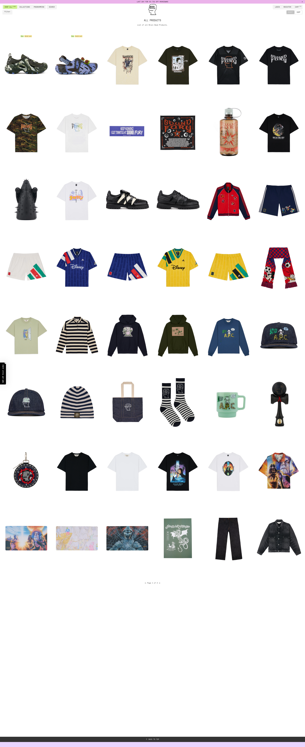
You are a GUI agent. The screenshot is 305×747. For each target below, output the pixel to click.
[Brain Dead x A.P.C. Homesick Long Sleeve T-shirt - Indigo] (228, 335)
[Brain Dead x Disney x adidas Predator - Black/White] (127, 199)
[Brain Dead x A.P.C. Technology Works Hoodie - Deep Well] (127, 335)
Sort (298, 12)
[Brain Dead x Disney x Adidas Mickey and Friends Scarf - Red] (279, 267)
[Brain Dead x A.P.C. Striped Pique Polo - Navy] (77, 335)
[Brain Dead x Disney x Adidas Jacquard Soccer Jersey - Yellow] (178, 267)
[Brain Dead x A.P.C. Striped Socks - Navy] (178, 402)
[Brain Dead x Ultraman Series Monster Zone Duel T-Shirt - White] (77, 199)
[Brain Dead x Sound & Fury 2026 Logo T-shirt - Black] (279, 64)
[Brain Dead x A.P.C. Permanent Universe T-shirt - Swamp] (26, 335)
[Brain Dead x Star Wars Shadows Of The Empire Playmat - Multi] (26, 538)
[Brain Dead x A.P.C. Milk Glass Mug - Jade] (228, 402)
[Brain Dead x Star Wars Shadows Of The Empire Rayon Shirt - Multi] (279, 470)
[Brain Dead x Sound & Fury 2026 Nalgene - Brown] (228, 132)
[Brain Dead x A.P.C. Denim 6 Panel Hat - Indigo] (26, 402)
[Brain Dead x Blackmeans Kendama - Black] (279, 402)
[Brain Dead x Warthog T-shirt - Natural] (127, 64)
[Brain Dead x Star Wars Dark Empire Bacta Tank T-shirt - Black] (178, 470)
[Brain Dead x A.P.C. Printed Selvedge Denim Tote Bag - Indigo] (127, 402)
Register (287, 7)
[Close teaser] (6, 363)
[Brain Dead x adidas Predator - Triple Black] (178, 199)
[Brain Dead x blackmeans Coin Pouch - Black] (26, 470)
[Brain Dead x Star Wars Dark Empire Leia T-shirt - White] (228, 470)
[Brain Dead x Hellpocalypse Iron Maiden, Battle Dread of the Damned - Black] (26, 199)
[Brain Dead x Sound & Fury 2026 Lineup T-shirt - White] (77, 132)
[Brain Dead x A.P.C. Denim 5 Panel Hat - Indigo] (279, 335)
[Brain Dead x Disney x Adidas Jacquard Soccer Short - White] (26, 267)
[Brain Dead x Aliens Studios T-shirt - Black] (279, 132)
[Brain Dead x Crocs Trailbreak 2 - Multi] (26, 64)
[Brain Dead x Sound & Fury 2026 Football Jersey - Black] (228, 64)
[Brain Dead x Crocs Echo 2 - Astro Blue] (77, 64)
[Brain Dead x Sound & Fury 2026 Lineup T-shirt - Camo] (26, 132)
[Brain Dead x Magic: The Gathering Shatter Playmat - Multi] (127, 538)
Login (277, 7)
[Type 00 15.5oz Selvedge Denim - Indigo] (228, 538)
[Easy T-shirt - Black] (77, 470)
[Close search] (55, 7)
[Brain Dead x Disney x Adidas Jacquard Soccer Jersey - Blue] (77, 267)
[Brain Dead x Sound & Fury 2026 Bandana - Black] (178, 132)
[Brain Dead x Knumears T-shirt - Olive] (178, 64)
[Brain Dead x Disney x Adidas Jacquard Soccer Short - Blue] (127, 267)
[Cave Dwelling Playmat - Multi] (77, 538)
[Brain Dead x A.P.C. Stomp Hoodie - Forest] (178, 335)
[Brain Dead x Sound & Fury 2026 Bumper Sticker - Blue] (127, 132)
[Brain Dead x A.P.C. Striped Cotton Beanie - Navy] (77, 402)
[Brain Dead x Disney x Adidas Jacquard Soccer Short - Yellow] (228, 267)
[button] (3, 373)
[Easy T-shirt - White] (127, 470)
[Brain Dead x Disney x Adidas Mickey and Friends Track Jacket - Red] (228, 199)
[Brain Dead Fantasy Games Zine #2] (178, 538)
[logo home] (152, 9)
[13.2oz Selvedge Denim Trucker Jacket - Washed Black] (279, 538)
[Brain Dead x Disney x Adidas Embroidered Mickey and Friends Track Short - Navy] (279, 199)
